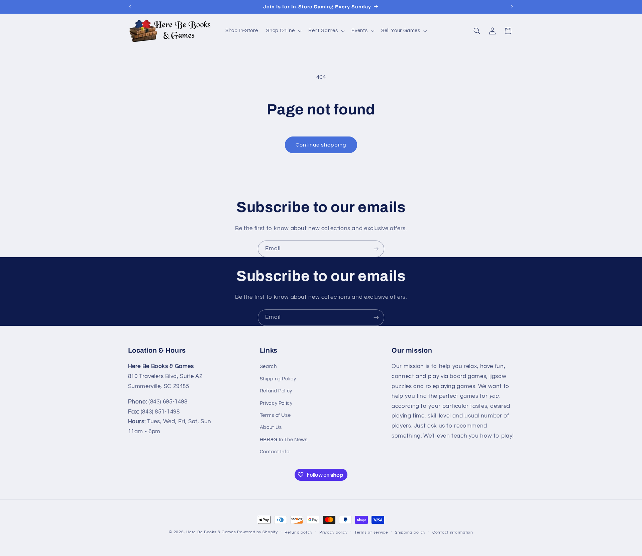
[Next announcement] (512, 6)
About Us (271, 427)
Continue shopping (321, 145)
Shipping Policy (278, 378)
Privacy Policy (276, 403)
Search (268, 366)
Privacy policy (333, 532)
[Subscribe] (376, 249)
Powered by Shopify (257, 532)
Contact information (452, 532)
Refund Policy (276, 390)
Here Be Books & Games (211, 532)
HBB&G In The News (284, 439)
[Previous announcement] (130, 6)
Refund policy (299, 532)
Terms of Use (275, 415)
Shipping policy (410, 532)
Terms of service (371, 532)
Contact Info (275, 451)
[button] (283, 30)
